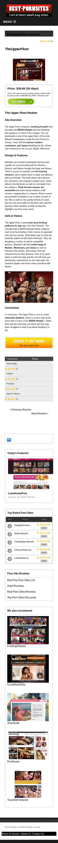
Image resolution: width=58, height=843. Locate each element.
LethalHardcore (22, 558)
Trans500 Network (17, 800)
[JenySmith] (28, 720)
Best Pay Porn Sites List (21, 580)
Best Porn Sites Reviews (21, 591)
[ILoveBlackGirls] (28, 681)
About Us (26, 833)
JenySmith (13, 723)
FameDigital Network (24, 541)
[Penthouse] (28, 758)
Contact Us (38, 833)
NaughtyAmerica (22, 525)
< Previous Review (20, 409)
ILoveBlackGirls (16, 684)
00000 (20, 101)
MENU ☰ (9, 21)
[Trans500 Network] (28, 797)
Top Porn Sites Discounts (21, 597)
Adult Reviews (15, 586)
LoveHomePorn (17, 493)
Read (44, 528)
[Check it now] (29, 342)
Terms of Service (10, 833)
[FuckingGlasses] (28, 643)
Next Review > (40, 413)
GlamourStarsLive (23, 550)
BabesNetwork (21, 533)
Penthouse (13, 761)
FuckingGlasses (16, 646)
